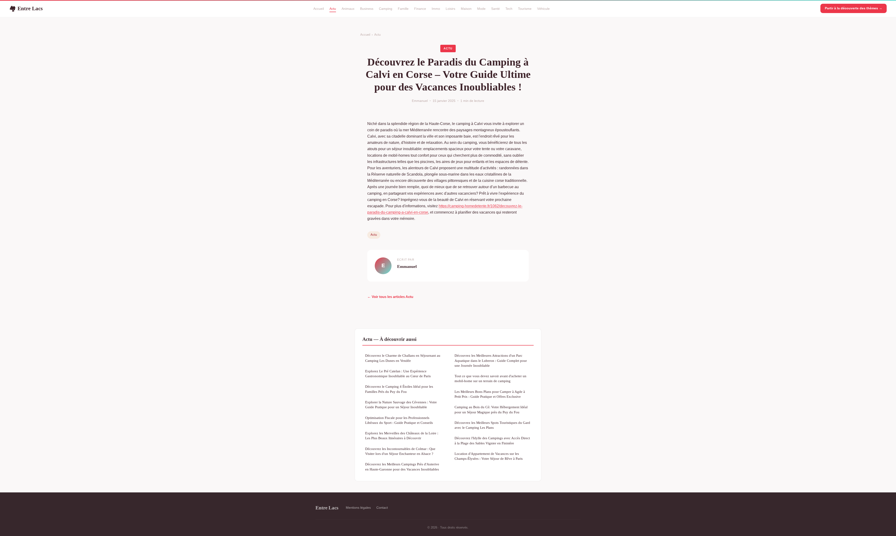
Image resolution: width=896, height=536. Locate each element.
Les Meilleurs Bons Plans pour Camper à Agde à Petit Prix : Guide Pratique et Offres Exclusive (490, 394)
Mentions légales (358, 507)
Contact (382, 507)
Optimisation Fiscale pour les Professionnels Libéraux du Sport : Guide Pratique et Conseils (399, 420)
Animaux (348, 8)
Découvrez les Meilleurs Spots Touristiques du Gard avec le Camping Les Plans (492, 425)
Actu (332, 8)
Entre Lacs (26, 8)
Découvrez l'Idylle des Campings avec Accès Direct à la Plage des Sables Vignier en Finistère (492, 440)
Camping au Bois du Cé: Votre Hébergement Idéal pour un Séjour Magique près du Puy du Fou (491, 409)
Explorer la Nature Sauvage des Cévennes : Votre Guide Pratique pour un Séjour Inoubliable (401, 404)
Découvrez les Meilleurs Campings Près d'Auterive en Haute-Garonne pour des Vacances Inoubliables (402, 466)
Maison (466, 8)
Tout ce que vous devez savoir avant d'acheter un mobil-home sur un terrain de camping (490, 378)
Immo (436, 8)
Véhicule (543, 8)
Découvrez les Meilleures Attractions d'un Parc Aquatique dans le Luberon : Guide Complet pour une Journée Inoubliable (491, 360)
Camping (385, 8)
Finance (420, 8)
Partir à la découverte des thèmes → (853, 8)
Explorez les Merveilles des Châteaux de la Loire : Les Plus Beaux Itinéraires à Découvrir (401, 435)
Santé (495, 8)
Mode (481, 8)
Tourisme (525, 8)
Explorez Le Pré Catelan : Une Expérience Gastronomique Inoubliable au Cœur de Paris (398, 373)
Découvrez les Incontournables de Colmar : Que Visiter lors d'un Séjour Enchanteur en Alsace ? (400, 451)
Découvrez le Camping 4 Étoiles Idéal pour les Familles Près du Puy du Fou (399, 388)
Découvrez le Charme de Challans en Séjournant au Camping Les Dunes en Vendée (402, 357)
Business (366, 8)
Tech (508, 8)
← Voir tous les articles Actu (390, 297)
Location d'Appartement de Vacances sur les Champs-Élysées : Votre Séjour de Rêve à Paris (489, 456)
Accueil (318, 8)
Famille (403, 8)
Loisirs (450, 8)
